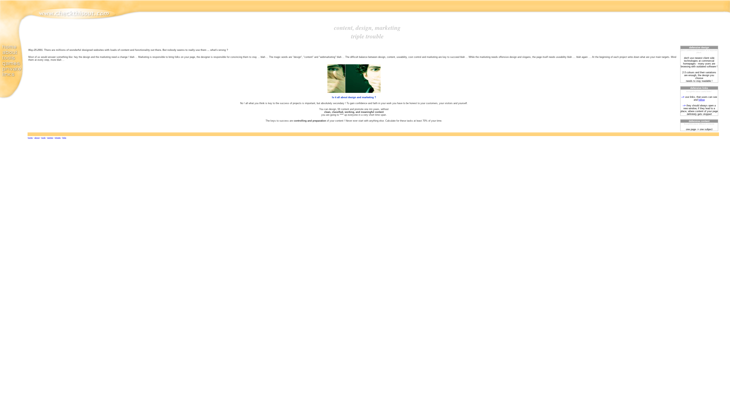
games (50, 138)
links (64, 138)
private (58, 138)
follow (701, 99)
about (37, 138)
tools (43, 138)
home (30, 138)
